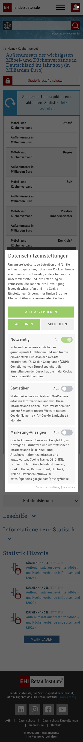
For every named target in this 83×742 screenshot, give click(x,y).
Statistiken (20, 388)
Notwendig (20, 339)
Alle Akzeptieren (41, 312)
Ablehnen (24, 324)
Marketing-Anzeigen (28, 432)
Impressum (69, 487)
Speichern (57, 324)
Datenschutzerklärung (48, 487)
